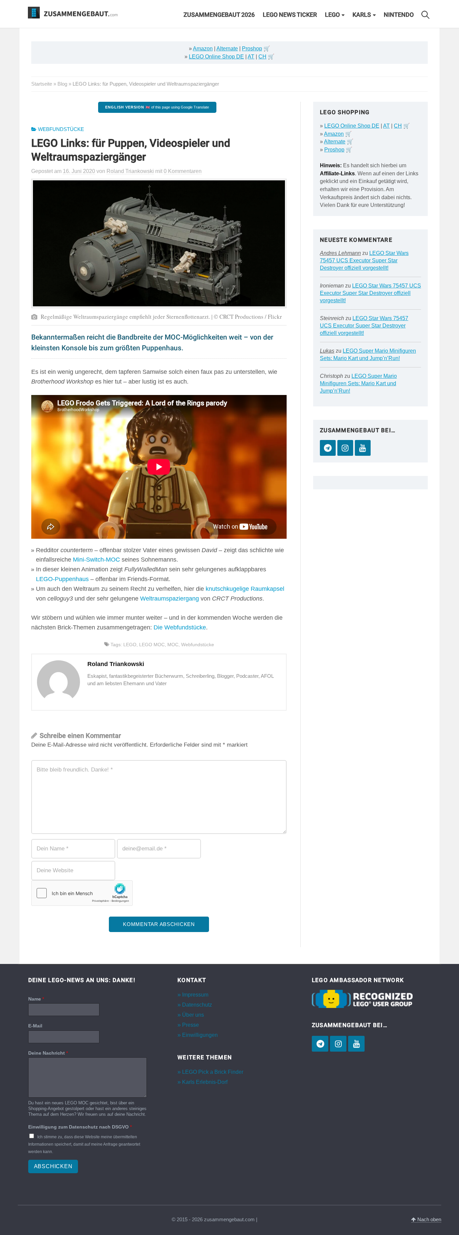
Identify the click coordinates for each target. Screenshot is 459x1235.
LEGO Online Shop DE (216, 56)
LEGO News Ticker (290, 14)
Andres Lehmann (340, 253)
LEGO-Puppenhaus (62, 579)
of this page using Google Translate (157, 107)
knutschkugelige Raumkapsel (245, 588)
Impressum (195, 995)
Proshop (252, 48)
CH (262, 56)
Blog (62, 84)
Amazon (203, 48)
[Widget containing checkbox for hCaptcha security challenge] (82, 893)
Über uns (193, 1015)
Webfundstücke (61, 129)
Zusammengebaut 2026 (219, 14)
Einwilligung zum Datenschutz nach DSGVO (80, 1127)
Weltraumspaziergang (169, 598)
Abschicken (53, 1166)
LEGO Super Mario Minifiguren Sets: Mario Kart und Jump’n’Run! (358, 383)
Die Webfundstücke (180, 627)
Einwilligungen (200, 1035)
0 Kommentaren (183, 171)
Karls (361, 14)
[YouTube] (363, 448)
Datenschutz (197, 1005)
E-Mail (35, 1025)
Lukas (327, 351)
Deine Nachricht (48, 1053)
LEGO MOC (152, 644)
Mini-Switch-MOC (96, 559)
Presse (190, 1025)
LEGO (332, 14)
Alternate (227, 48)
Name (36, 999)
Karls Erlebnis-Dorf (204, 1082)
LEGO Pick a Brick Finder (212, 1072)
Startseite (41, 84)
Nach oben (428, 1219)
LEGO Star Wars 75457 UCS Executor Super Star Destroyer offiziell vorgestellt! (364, 260)
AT (251, 56)
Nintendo (399, 14)
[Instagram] (345, 448)
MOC (172, 644)
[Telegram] (328, 448)
